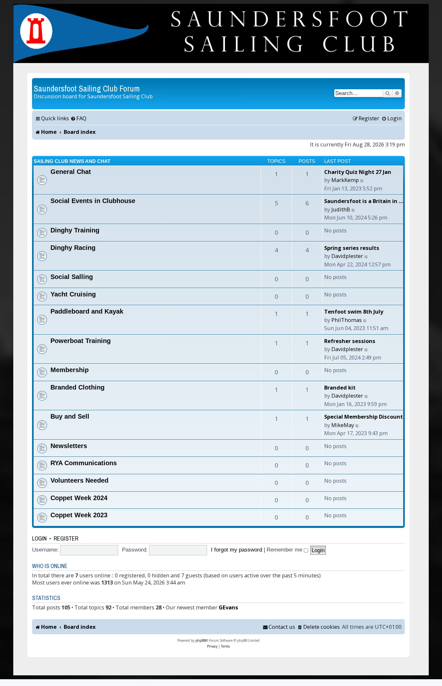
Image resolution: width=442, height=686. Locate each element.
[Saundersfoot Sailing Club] (221, 33)
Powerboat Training (80, 340)
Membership (69, 369)
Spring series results (351, 248)
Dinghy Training (74, 230)
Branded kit (340, 387)
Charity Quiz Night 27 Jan (357, 172)
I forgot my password (236, 549)
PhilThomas (346, 320)
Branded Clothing (77, 387)
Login (39, 538)
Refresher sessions (349, 341)
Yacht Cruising (73, 294)
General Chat (70, 171)
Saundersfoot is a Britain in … (363, 201)
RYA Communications (83, 462)
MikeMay (342, 425)
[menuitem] (78, 118)
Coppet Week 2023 (78, 515)
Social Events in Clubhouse (92, 200)
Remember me (285, 549)
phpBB (200, 640)
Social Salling (71, 276)
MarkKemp (345, 180)
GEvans (228, 607)
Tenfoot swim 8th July (353, 311)
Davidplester (347, 256)
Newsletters (68, 445)
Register (66, 538)
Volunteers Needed (79, 480)
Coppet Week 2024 (78, 497)
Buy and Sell (69, 416)
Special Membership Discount (363, 416)
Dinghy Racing (72, 247)
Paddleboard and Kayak (86, 311)
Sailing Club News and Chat (72, 161)
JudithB (340, 209)
